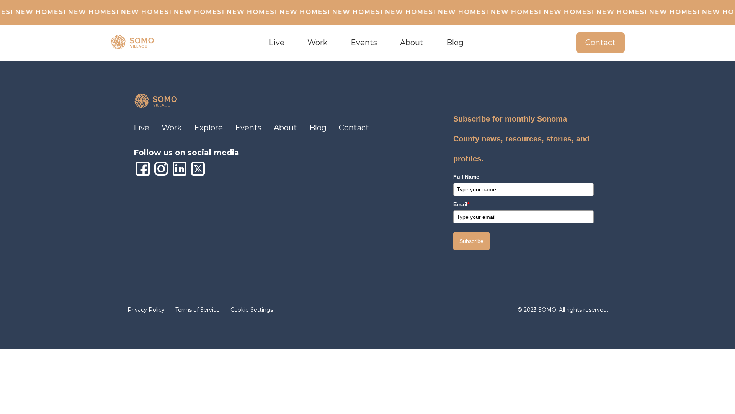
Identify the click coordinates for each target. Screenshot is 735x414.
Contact (600, 42)
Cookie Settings (251, 309)
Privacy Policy (146, 309)
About (285, 127)
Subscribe (471, 241)
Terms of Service (198, 309)
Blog (455, 42)
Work (317, 42)
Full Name (466, 177)
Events (248, 127)
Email (461, 204)
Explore (208, 127)
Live (141, 127)
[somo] (133, 42)
